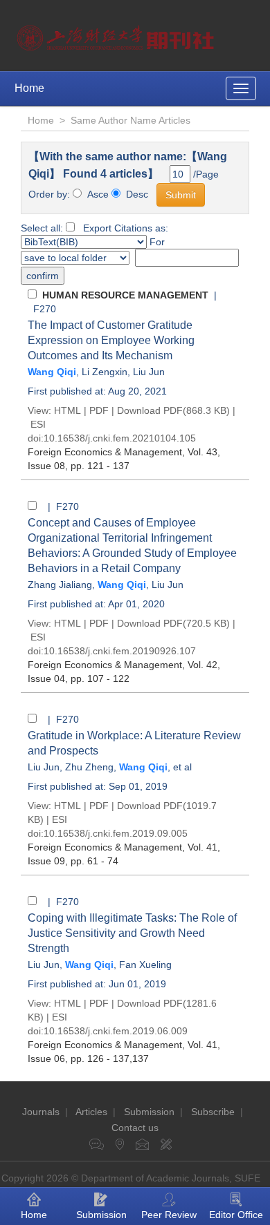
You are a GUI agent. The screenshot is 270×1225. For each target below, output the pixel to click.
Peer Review (169, 1214)
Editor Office (236, 1214)
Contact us (135, 1127)
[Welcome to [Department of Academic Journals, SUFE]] (117, 34)
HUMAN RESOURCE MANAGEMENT (125, 295)
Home (29, 88)
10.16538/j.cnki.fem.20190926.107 (120, 650)
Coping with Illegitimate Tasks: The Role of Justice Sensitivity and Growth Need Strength (132, 933)
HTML (67, 410)
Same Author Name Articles (130, 120)
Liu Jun (149, 371)
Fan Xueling (145, 964)
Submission (149, 1111)
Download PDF (150, 410)
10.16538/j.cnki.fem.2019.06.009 (116, 1030)
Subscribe (213, 1111)
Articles (91, 1111)
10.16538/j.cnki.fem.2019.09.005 (116, 833)
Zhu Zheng (89, 766)
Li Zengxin (104, 371)
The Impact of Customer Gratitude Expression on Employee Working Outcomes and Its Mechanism (111, 340)
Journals (41, 1111)
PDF (99, 410)
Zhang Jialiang (60, 584)
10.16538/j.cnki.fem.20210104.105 (120, 438)
